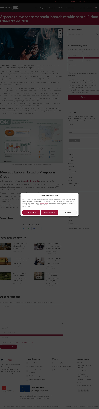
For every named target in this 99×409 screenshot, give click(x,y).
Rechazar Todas (49, 212)
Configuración (68, 212)
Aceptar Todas (31, 212)
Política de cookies (44, 203)
